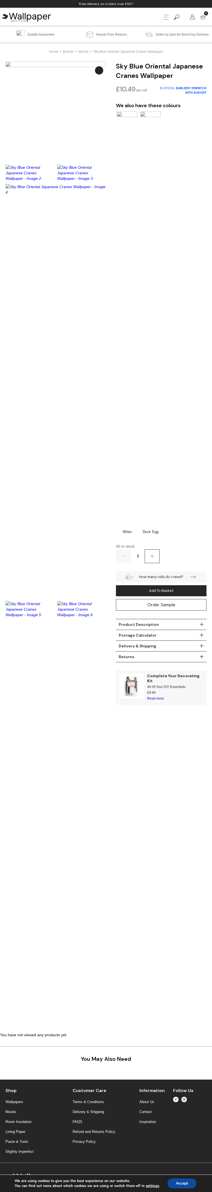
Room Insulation (18, 1122)
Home (53, 52)
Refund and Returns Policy (94, 1132)
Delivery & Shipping (88, 1112)
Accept (182, 1183)
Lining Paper (15, 1132)
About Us (146, 1102)
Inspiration (147, 1122)
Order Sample (161, 605)
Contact (145, 1112)
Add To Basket (161, 590)
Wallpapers (14, 1102)
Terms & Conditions (88, 1102)
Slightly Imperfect (20, 1151)
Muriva (83, 52)
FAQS (77, 1122)
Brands (68, 52)
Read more (155, 698)
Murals (11, 1112)
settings (152, 1185)
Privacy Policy (84, 1142)
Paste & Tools (17, 1142)
